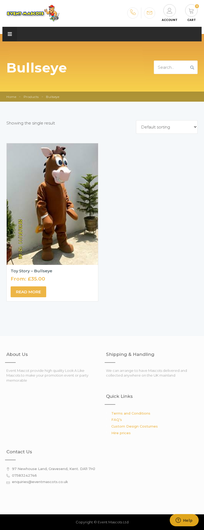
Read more (28, 291)
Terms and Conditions (130, 413)
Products (31, 97)
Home (11, 97)
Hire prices (121, 433)
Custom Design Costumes (134, 426)
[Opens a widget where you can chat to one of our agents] (184, 520)
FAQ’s (116, 419)
